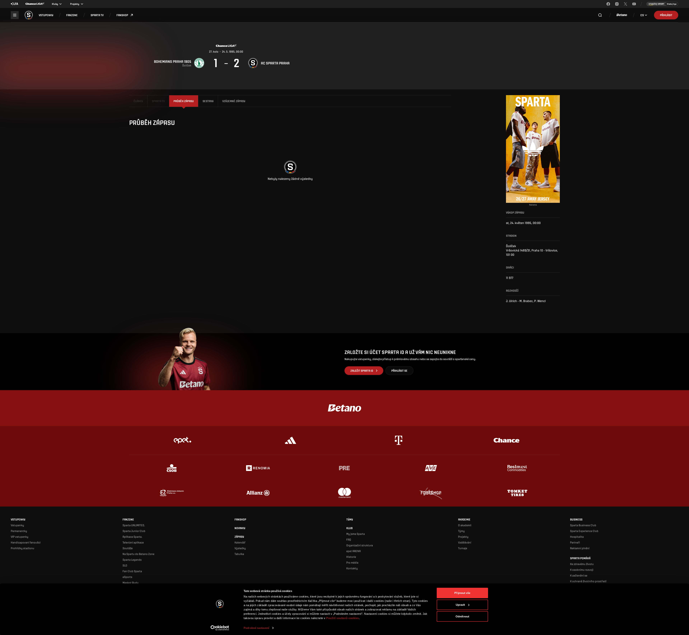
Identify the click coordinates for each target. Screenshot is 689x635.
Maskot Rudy (131, 582)
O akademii (464, 525)
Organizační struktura (359, 545)
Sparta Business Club (583, 525)
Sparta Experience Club (584, 531)
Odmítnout (462, 616)
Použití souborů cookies (342, 618)
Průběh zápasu (184, 101)
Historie (351, 556)
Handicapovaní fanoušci (26, 542)
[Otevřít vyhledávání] (600, 15)
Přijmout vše (462, 592)
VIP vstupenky (19, 536)
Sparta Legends (132, 559)
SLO (125, 565)
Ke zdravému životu (582, 564)
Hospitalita (577, 536)
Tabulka (239, 553)
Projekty (463, 536)
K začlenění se (578, 575)
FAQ (348, 539)
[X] (625, 4)
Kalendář (240, 542)
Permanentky (19, 531)
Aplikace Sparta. (132, 536)
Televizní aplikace (133, 542)
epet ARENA (353, 551)
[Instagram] (617, 4)
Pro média (352, 562)
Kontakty (352, 568)
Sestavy (208, 101)
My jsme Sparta (355, 533)
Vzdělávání (464, 542)
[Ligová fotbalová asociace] (14, 4)
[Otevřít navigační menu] (15, 15)
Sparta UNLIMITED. (134, 525)
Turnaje (462, 548)
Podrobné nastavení (256, 627)
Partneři (575, 542)
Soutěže (128, 548)
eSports (127, 576)
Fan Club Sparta (132, 571)
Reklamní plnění (579, 548)
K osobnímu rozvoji (581, 569)
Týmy (461, 531)
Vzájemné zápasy (233, 101)
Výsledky (240, 548)
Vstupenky (17, 525)
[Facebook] (608, 4)
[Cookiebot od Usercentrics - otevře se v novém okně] (220, 628)
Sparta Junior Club (134, 531)
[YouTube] (634, 4)
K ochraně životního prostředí (588, 581)
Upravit (460, 604)
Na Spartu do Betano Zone (138, 553)
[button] (46, 15)
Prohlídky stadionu (22, 548)
